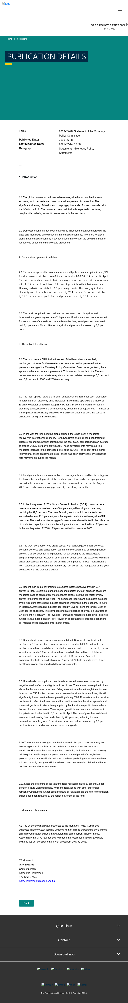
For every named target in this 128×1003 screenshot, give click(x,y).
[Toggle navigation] (120, 9)
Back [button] (27, 903)
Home (9, 39)
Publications (21, 39)
